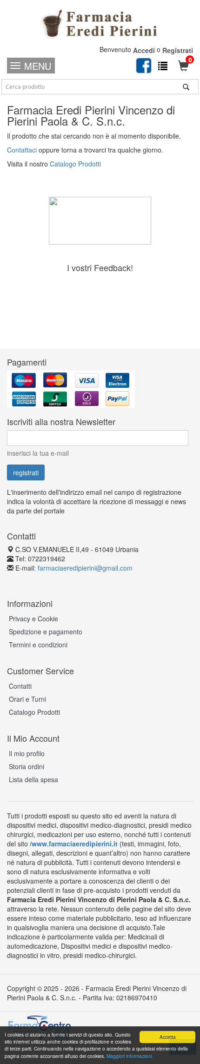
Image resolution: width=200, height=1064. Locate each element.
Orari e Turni (27, 699)
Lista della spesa (33, 779)
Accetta (168, 1036)
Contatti (20, 686)
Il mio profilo (27, 753)
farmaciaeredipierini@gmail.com (85, 567)
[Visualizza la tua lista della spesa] (162, 65)
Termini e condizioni (38, 644)
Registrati (177, 50)
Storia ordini (26, 766)
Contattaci (22, 149)
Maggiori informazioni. (130, 1055)
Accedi (144, 50)
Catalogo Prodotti (75, 163)
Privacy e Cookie (33, 618)
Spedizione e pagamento (45, 631)
